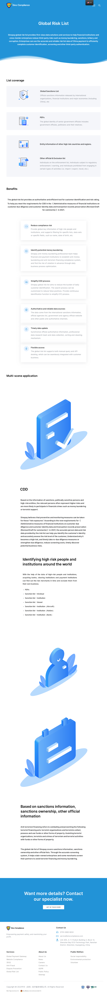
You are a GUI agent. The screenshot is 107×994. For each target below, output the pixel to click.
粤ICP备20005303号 (12, 991)
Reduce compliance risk (41, 225)
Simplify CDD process (40, 281)
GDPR (41, 968)
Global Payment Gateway (16, 956)
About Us (42, 956)
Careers (42, 962)
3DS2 (8, 962)
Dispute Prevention (14, 968)
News (41, 959)
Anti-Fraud (10, 965)
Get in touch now (53, 907)
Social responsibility (78, 956)
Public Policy (44, 972)
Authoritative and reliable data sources (48, 309)
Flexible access (38, 347)
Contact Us (43, 965)
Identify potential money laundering (46, 250)
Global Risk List (12, 972)
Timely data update (39, 328)
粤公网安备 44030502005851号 (31, 991)
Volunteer (74, 962)
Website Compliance (14, 959)
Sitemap (42, 975)
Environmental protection (81, 959)
